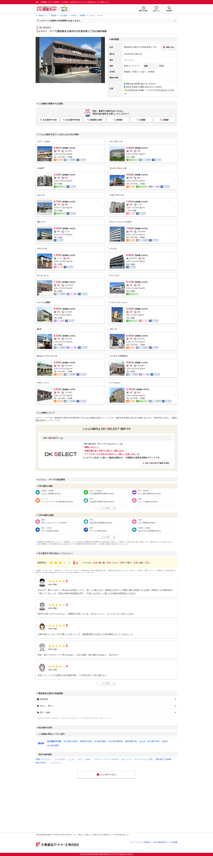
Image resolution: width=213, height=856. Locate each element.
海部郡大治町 (96, 120)
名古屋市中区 (154, 741)
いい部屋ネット (42, 15)
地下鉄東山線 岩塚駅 (134, 90)
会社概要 (174, 842)
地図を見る (170, 47)
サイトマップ (135, 842)
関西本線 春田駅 (132, 84)
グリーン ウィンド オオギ (106, 759)
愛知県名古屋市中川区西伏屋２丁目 (140, 47)
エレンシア (126, 759)
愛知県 (54, 15)
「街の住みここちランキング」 (63, 570)
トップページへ (108, 774)
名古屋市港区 (100, 741)
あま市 (142, 741)
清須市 (165, 741)
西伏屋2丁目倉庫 (163, 759)
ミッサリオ (60, 759)
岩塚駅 (166, 120)
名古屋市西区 (53, 745)
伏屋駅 (143, 120)
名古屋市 (63, 15)
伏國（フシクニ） (44, 759)
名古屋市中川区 (50, 120)
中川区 (73, 15)
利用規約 (147, 842)
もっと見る (106, 683)
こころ (71, 759)
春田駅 (82, 15)
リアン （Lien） (84, 759)
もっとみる (106, 508)
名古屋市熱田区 (116, 741)
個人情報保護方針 (161, 842)
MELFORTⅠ (41, 763)
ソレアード (55, 763)
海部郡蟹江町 (131, 741)
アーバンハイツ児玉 (143, 759)
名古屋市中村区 (73, 120)
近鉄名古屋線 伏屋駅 (134, 87)
